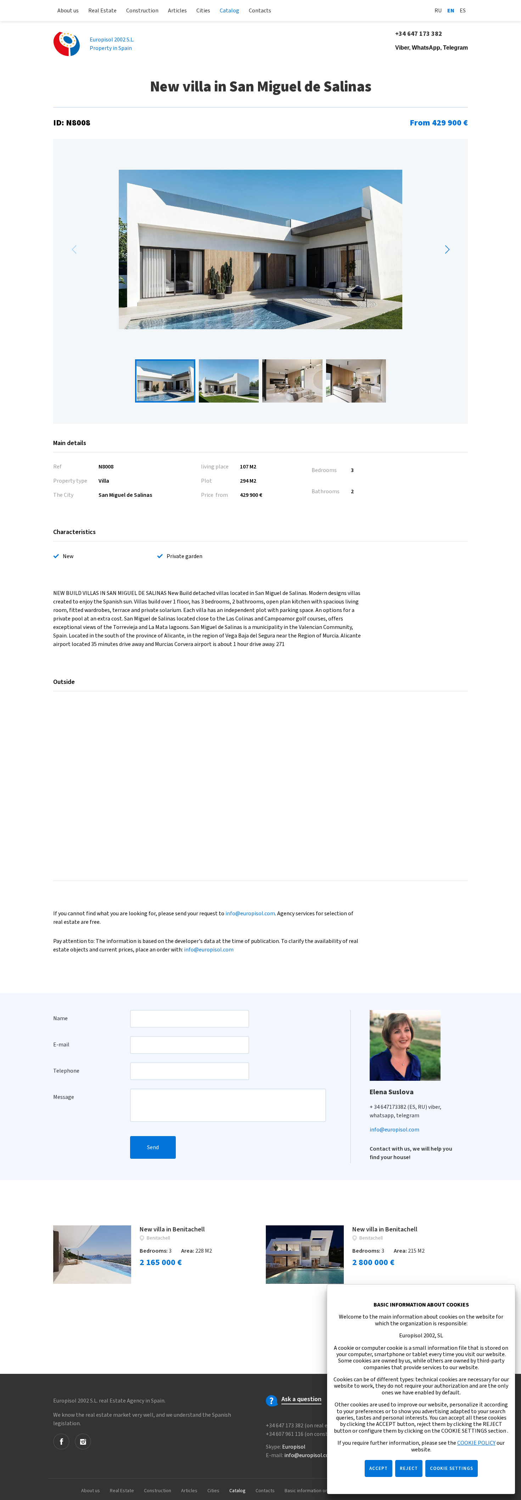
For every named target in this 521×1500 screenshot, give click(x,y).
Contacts (260, 11)
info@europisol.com (250, 913)
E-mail (61, 1045)
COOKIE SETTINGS (451, 1468)
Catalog (229, 11)
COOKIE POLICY (476, 1443)
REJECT (409, 1468)
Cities (203, 11)
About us (68, 11)
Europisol (294, 1447)
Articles (177, 11)
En (450, 11)
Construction (142, 11)
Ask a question (301, 1399)
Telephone (66, 1071)
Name (60, 1018)
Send (153, 1147)
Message (63, 1097)
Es (463, 11)
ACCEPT (378, 1468)
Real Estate (102, 11)
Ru (438, 11)
